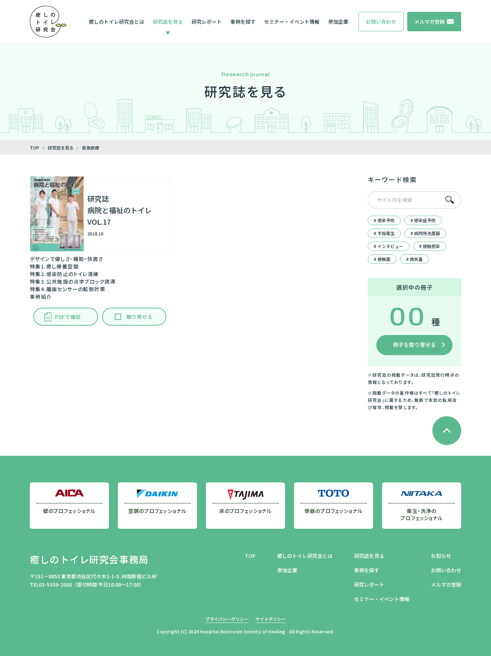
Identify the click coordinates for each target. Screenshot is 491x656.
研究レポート (207, 21)
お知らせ (441, 555)
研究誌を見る (168, 21)
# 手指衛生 (384, 233)
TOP (250, 555)
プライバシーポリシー (226, 619)
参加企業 (338, 21)
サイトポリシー (271, 619)
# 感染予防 (384, 220)
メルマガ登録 (446, 584)
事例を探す (243, 21)
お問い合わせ (446, 570)
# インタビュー (388, 246)
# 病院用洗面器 (425, 233)
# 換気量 (414, 259)
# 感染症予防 (423, 220)
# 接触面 (382, 259)
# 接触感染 (429, 246)
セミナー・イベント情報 (292, 21)
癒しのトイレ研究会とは (116, 21)
